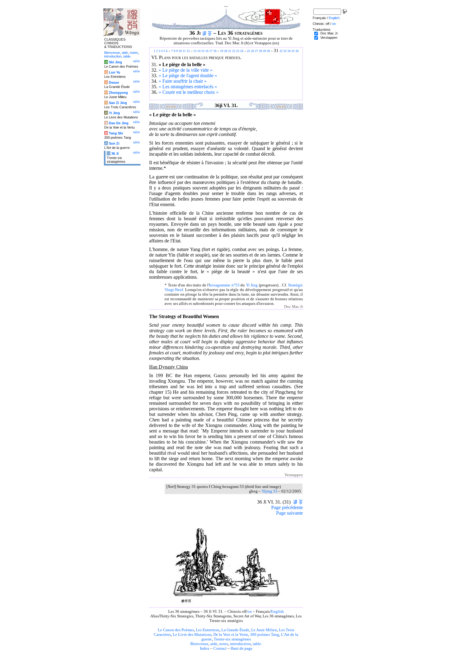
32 (281, 51)
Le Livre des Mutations (192, 634)
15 (202, 51)
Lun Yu (114, 72)
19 (221, 51)
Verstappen (328, 37)
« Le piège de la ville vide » (185, 70)
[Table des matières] (210, 33)
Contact (220, 648)
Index (204, 648)
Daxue (114, 82)
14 (198, 51)
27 (256, 51)
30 (268, 51)
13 (194, 51)
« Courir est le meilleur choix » (189, 92)
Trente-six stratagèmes (232, 639)
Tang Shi (116, 133)
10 (180, 51)
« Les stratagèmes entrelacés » (188, 86)
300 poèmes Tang (264, 634)
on (250, 611)
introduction (240, 644)
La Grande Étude (235, 630)
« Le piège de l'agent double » (188, 75)
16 (206, 51)
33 (285, 51)
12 (188, 51)
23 (237, 51)
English (277, 611)
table (257, 644)
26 (252, 51)
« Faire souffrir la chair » (183, 81)
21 (229, 51)
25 (248, 51)
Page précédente (287, 507)
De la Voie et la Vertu (230, 634)
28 (260, 51)
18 (214, 51)
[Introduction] (204, 33)
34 (289, 51)
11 (184, 51)
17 (210, 51)
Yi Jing (252, 285)
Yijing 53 (269, 491)
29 (264, 51)
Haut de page (241, 648)
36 (297, 51)
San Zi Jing (118, 103)
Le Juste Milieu (264, 630)
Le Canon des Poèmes (176, 630)
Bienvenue (199, 644)
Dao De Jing (119, 123)
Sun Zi (114, 143)
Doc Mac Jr (329, 33)
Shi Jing (115, 62)
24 (241, 51)
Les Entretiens (208, 630)
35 (293, 51)
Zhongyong (118, 92)
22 (233, 51)
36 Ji (115, 153)
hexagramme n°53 (224, 285)
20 (225, 51)
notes (223, 644)
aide (213, 644)
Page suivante (289, 513)
